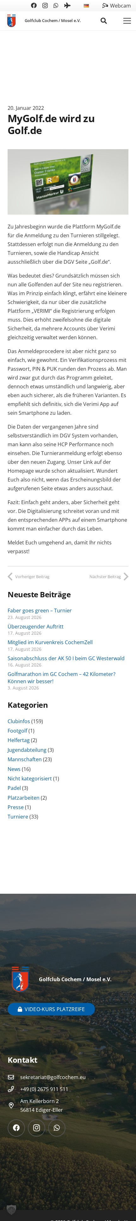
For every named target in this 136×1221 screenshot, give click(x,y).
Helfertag (19, 740)
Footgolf (17, 730)
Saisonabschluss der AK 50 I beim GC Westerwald (66, 658)
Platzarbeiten (24, 797)
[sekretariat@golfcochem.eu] (14, 1077)
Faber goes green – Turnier (40, 610)
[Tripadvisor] (67, 5)
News (14, 769)
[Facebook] (34, 5)
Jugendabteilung (27, 749)
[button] (93, 5)
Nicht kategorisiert (30, 778)
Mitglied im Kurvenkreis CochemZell (50, 642)
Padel (14, 788)
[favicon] (11, 20)
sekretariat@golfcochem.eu (53, 1077)
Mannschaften (25, 759)
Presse (16, 807)
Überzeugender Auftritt (36, 626)
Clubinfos (19, 721)
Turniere (18, 816)
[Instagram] (45, 6)
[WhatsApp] (56, 5)
